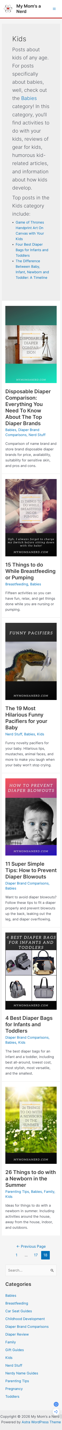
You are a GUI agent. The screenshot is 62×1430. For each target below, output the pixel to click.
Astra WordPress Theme (41, 1422)
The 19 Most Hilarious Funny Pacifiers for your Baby (26, 718)
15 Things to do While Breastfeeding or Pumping (30, 571)
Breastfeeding (16, 584)
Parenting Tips (17, 1192)
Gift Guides (14, 1350)
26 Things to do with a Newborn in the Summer (30, 1178)
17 (36, 1255)
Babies (29, 98)
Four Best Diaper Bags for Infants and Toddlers (32, 250)
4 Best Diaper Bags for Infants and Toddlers (29, 1024)
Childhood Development (25, 1319)
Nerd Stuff (37, 435)
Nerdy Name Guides (21, 1373)
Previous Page (31, 1246)
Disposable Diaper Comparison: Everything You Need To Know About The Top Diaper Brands (28, 407)
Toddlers (12, 1396)
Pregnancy (14, 1389)
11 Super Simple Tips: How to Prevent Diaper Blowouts (31, 870)
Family (49, 1192)
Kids (40, 734)
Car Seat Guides (18, 1311)
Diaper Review (17, 1334)
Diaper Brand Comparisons (27, 883)
